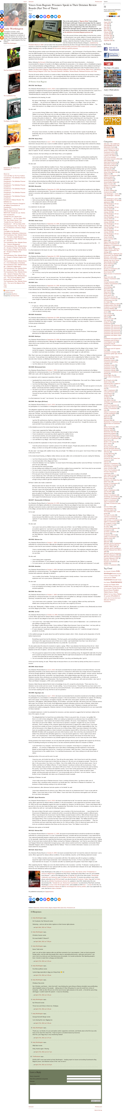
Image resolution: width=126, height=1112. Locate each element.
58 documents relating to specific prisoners (65, 48)
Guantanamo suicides (109, 368)
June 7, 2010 (51, 142)
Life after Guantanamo (110, 413)
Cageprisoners (49, 891)
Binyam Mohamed (109, 263)
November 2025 (108, 37)
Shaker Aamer (107, 493)
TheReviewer (36, 1056)
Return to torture (108, 478)
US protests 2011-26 (109, 535)
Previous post (98, 1)
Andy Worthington (38, 918)
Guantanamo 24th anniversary (112, 333)
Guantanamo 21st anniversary (112, 328)
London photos (108, 415)
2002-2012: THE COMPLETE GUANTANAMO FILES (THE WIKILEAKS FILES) (112, 145)
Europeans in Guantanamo (111, 307)
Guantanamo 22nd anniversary (112, 330)
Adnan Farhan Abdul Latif (110, 172)
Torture (119, 594)
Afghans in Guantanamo (110, 175)
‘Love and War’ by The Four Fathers (14, 175)
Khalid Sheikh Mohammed (111, 407)
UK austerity (107, 596)
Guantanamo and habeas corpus (112, 335)
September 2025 (108, 40)
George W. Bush (108, 322)
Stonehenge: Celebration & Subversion (14, 146)
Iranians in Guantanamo (110, 387)
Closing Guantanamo (109, 282)
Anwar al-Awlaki (108, 237)
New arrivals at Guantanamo (111, 450)
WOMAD (106, 563)
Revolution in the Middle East (112, 480)
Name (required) (35, 1076)
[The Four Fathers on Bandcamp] (16, 57)
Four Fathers (107, 582)
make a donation (56, 888)
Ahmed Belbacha (108, 179)
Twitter (86, 879)
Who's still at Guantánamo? (111, 115)
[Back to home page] (15, 14)
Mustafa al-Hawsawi (109, 447)
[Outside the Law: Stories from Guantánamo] (16, 157)
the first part (41, 62)
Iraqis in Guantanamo (109, 390)
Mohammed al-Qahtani (110, 433)
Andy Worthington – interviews (112, 195)
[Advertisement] (11, 326)
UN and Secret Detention (110, 528)
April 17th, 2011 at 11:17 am (43, 1052)
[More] (59, 16)
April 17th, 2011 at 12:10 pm (43, 1064)
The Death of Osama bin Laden (112, 503)
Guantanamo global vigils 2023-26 (113, 353)
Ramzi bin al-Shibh (109, 476)
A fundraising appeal (109, 154)
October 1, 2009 (52, 370)
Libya (105, 410)
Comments (12, 290)
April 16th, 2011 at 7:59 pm (43, 927)
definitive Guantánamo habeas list (51, 886)
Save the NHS (108, 491)
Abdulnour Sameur (109, 167)
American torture (44, 907)
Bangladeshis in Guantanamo (112, 245)
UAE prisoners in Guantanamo (112, 520)
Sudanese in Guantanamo (111, 498)
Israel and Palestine (109, 392)
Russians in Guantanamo (110, 483)
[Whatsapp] (2, 34)
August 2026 (107, 22)
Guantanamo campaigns (110, 352)
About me (6, 174)
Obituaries (106, 451)
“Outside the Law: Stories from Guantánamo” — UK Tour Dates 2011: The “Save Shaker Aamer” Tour (15, 218)
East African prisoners (110, 297)
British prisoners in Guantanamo (112, 273)
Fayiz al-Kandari (108, 315)
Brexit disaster (108, 272)
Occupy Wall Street (109, 453)
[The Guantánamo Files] (16, 83)
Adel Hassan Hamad (109, 170)
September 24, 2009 (53, 189)
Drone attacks (107, 295)
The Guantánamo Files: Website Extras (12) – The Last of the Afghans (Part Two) (15, 283)
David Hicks (107, 288)
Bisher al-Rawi (108, 265)
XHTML (7, 292)
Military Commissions (109, 427)
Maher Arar (107, 416)
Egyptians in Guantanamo (111, 298)
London (106, 586)
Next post (31, 1)
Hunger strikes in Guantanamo (112, 377)
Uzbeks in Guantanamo (110, 536)
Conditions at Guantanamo (111, 283)
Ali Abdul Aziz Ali (108, 187)
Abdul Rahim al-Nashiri (110, 164)
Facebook (80, 879)
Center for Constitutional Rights (111, 575)
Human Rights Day (109, 375)
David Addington (108, 287)
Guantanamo (107, 323)
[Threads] (37, 16)
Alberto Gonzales (108, 184)
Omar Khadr (107, 456)
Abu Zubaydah (108, 169)
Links (5, 287)
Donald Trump (107, 293)
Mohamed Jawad (108, 430)
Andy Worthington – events (111, 194)
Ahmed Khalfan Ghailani (110, 182)
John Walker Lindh (109, 400)
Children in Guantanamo (110, 278)
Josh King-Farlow (14, 295)
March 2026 (107, 30)
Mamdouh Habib (108, 420)
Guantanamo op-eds (109, 367)
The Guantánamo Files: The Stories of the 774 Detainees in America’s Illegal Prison (15, 227)
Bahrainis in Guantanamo (110, 243)
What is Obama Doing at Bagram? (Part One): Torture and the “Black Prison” (71, 69)
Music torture (107, 445)
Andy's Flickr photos (111, 90)
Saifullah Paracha (108, 485)
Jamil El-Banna (108, 393)
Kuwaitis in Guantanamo (110, 408)
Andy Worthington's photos (111, 199)
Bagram (51, 907)
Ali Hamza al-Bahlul (109, 190)
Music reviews (108, 443)
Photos (110, 590)
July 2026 (106, 24)
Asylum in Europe (108, 238)
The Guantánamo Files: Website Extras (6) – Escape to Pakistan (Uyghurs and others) (15, 257)
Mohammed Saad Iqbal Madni (112, 437)
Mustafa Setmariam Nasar (111, 448)
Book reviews (107, 267)
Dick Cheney (107, 290)
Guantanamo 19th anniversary (112, 325)
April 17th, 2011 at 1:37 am (43, 1037)
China (105, 280)
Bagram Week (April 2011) (60, 907)
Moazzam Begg (108, 428)
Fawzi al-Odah (108, 313)
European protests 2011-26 (111, 305)
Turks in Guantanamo (109, 518)
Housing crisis (107, 584)
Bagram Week (84, 21)
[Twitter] (34, 16)
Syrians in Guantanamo (110, 500)
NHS (121, 586)
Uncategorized (108, 530)
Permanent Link (71, 907)
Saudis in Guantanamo (110, 490)
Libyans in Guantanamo (110, 412)
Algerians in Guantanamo (110, 185)
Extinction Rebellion (109, 308)
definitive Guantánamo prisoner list (59, 881)
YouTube (97, 879)
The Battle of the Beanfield (11, 121)
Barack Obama (108, 247)
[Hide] (0, 41)
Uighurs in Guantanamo (110, 521)
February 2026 (108, 32)
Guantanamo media (109, 365)
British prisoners (117, 573)
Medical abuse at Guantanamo (112, 423)
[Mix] (2, 30)
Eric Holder (107, 302)
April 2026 (106, 29)
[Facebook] (30, 16)
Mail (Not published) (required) (39, 1078)
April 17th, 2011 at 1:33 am (43, 975)
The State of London (111, 68)
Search (105, 1)
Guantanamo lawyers (109, 360)
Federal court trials (109, 318)
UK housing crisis (108, 525)
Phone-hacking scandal (110, 466)
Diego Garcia (107, 292)
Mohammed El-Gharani (110, 435)
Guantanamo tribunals (110, 370)
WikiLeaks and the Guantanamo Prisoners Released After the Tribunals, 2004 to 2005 (112, 545)
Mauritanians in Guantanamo (111, 422)
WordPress (14, 294)
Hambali (106, 373)
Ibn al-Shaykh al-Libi (109, 380)
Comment (33, 1084)
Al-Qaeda (113, 571)
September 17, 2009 (53, 833)
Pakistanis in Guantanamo (111, 463)
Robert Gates (107, 481)
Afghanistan (36, 907)
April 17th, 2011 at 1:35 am (43, 1023)
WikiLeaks (106, 541)
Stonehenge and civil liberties (112, 496)
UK (75, 875)
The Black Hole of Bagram (40, 69)
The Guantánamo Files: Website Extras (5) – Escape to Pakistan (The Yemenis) (15, 251)
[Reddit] (48, 16)
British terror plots (108, 277)
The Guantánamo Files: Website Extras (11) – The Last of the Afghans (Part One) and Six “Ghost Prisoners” (15, 277)
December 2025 (108, 35)
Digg (90, 879)
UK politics (107, 526)
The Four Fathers (108, 506)
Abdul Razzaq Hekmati (110, 165)
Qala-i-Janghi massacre (110, 475)
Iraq (105, 388)
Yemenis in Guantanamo (110, 565)
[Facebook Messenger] (55, 16)
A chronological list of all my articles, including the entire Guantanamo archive (111, 150)
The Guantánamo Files (10, 95)
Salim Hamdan (108, 486)
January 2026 (107, 34)
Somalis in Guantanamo (110, 495)
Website (32, 1081)
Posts (6, 290)
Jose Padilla (107, 403)
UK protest (114, 596)
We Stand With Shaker (115, 598)
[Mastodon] (44, 16)
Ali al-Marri (107, 189)
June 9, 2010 (51, 669)
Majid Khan (107, 418)
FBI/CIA (106, 317)
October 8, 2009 (52, 853)
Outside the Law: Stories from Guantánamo (65, 883)
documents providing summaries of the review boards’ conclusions (77, 46)
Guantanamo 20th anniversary (112, 327)
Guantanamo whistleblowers (111, 372)
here (40, 48)
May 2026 (106, 27)
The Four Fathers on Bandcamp (12, 70)
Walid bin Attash (108, 538)
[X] (2, 16)
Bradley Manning (108, 270)
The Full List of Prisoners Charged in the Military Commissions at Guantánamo (14, 205)
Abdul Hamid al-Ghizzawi (110, 162)
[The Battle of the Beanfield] (16, 108)
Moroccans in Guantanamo (111, 438)
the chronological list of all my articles (75, 886)
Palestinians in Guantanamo (111, 465)
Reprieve (111, 592)
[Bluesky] (41, 16)
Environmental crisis (109, 300)
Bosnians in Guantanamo (110, 268)
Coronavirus (107, 285)
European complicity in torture (112, 303)
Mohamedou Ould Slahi (110, 431)
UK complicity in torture (110, 523)
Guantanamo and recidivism (111, 338)
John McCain (107, 398)
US (69, 875)
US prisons (107, 533)
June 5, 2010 (51, 88)
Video (109, 598)
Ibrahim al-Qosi (108, 382)
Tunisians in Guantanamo (111, 516)
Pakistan (106, 461)
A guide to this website (110, 155)
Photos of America (109, 468)
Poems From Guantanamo (111, 470)
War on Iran (107, 540)
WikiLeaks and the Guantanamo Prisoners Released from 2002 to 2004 (112, 550)
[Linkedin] (52, 16)
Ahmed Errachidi (108, 180)
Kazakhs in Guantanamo (110, 405)
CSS (11, 292)
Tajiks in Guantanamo (109, 501)
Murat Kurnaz (107, 440)
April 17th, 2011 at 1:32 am (43, 961)
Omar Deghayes (108, 455)
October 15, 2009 (52, 614)
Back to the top (98, 1110)
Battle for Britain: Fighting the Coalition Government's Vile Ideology (112, 250)
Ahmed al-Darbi (108, 177)
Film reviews (107, 320)
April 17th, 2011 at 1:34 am (43, 995)
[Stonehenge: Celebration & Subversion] (16, 134)
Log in (25, 1)
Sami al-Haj (107, 488)
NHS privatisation (108, 588)
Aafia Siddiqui (107, 160)
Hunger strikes (115, 584)
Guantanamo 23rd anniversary (112, 332)
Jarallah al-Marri (108, 395)
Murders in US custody (110, 441)
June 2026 (106, 25)
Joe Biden (106, 397)
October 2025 (107, 38)
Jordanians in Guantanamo (111, 402)
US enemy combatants (110, 531)
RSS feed (58, 879)
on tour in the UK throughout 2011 (59, 884)
